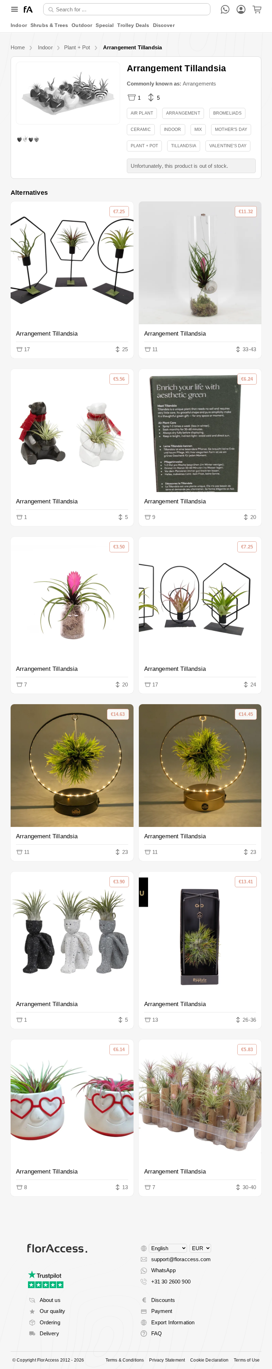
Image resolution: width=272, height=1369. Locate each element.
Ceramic (141, 129)
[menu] (136, 25)
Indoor (19, 25)
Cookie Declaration (209, 1360)
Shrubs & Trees (49, 25)
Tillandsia (183, 145)
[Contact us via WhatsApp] (225, 9)
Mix (198, 129)
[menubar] (136, 25)
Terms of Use (247, 1360)
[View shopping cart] (257, 9)
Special (105, 25)
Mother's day (231, 129)
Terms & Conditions (125, 1360)
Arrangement (183, 113)
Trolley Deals (133, 25)
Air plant (142, 113)
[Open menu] (14, 9)
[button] (68, 93)
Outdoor (82, 25)
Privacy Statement (167, 1360)
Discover (164, 25)
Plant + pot (144, 145)
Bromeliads (227, 113)
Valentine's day (227, 145)
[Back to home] (28, 9)
